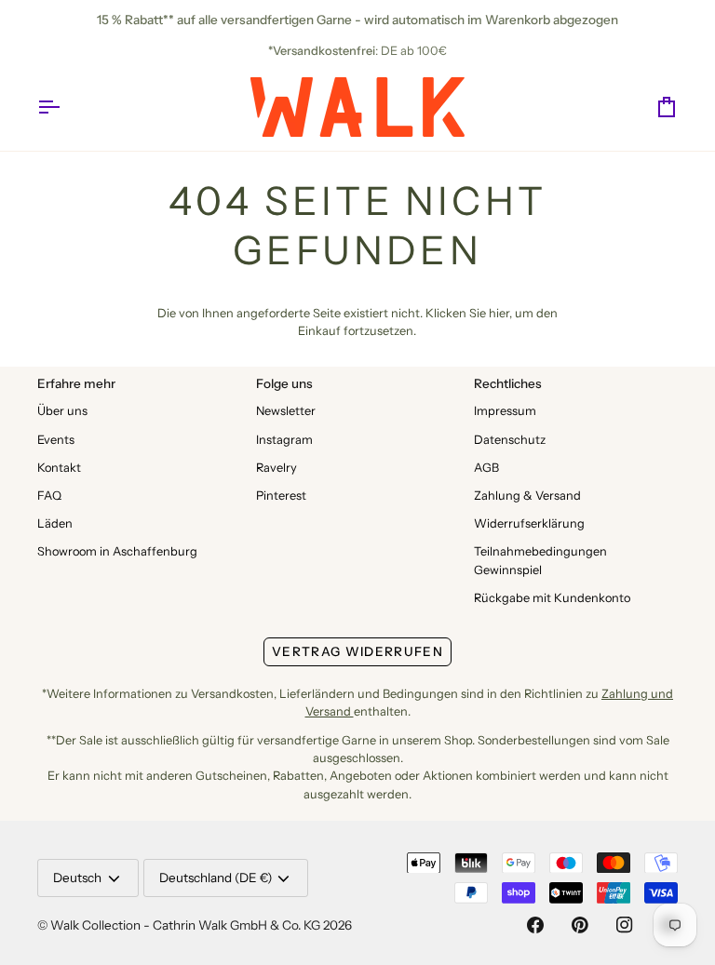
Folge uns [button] (284, 383)
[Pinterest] (580, 925)
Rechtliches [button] (508, 383)
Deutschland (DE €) (215, 877)
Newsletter (286, 411)
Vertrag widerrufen (357, 651)
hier (499, 313)
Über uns (62, 411)
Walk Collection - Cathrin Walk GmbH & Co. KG (185, 925)
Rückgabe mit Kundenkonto (552, 598)
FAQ (49, 496)
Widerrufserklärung (529, 523)
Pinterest (281, 496)
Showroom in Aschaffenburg (117, 551)
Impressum (505, 411)
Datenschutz (510, 440)
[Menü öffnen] (65, 107)
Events (55, 440)
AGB (486, 468)
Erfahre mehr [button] (76, 383)
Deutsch (77, 877)
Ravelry (276, 468)
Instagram (284, 440)
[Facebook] (535, 925)
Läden (55, 523)
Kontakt (59, 468)
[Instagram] (624, 925)
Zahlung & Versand (527, 496)
